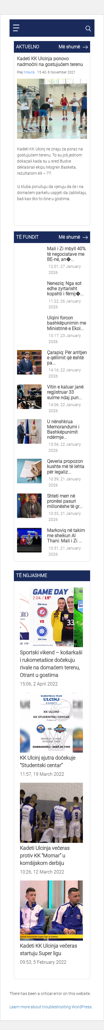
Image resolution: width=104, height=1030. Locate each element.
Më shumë (70, 46)
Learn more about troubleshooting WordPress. (51, 1007)
